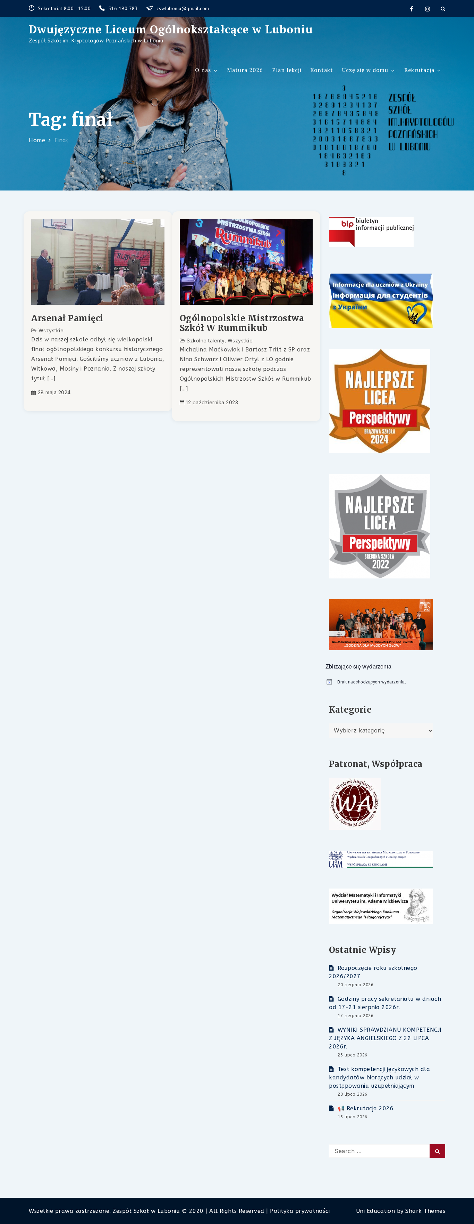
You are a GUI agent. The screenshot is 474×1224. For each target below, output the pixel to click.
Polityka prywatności (300, 1211)
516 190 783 (123, 8)
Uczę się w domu (365, 70)
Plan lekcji (287, 70)
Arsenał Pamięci (67, 319)
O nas (203, 70)
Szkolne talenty (206, 340)
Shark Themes (425, 1211)
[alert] (385, 682)
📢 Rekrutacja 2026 (365, 1108)
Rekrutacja (419, 70)
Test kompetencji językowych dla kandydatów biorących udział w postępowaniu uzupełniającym (379, 1077)
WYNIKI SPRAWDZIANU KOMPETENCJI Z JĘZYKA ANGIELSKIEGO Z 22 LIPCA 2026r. (385, 1038)
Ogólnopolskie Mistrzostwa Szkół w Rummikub (242, 324)
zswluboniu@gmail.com (182, 8)
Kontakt (321, 70)
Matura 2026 (245, 70)
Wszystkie (51, 330)
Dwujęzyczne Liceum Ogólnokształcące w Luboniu (171, 29)
